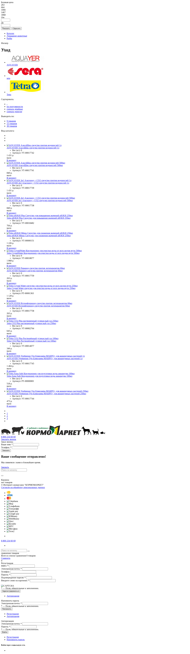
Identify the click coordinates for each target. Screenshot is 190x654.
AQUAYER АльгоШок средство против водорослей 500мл (35, 165)
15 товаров (12, 123)
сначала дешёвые (15, 109)
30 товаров (12, 126)
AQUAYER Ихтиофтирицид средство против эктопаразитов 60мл (38, 306)
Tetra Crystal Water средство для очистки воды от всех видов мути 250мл (41, 288)
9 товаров (11, 121)
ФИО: (4, 566)
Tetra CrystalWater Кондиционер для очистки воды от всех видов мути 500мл (43, 253)
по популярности (15, 106)
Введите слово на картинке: (15, 580)
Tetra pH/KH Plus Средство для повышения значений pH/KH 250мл (39, 218)
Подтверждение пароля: (13, 577)
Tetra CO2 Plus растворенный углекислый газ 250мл (31, 323)
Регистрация (13, 614)
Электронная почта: (11, 569)
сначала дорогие (14, 111)
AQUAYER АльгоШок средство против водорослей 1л (33, 148)
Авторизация (13, 596)
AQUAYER (12, 65)
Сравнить (5, 558)
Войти (4, 632)
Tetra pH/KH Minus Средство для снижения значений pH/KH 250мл (39, 235)
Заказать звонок (8, 439)
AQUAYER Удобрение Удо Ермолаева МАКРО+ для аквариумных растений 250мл (46, 393)
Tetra (9, 94)
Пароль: (5, 574)
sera (8, 78)
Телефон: (6, 447)
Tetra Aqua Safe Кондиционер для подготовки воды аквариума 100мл (39, 376)
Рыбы (9, 38)
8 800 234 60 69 (8, 437)
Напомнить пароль (16, 639)
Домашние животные (17, 36)
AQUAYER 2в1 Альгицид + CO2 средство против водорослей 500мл (40, 200)
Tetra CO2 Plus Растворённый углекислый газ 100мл (31, 341)
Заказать (6, 450)
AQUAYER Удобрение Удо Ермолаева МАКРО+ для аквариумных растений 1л (44, 358)
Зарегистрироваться (10, 591)
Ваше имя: (7, 444)
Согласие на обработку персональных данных (23, 487)
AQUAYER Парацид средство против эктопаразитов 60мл (35, 271)
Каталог (10, 33)
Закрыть (5, 467)
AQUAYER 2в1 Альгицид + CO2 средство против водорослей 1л (38, 183)
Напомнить (6, 609)
